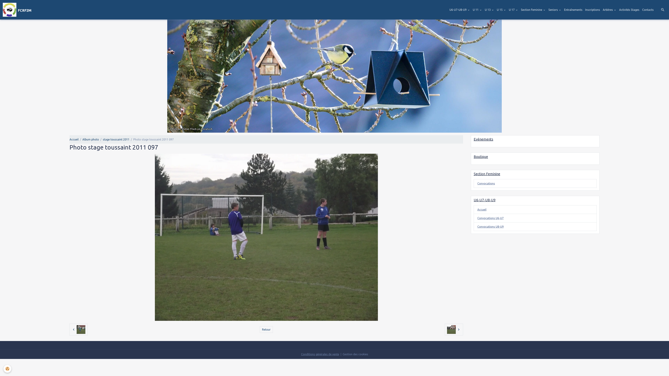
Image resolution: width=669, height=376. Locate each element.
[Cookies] (7, 369)
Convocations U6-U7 (490, 218)
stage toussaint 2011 (116, 139)
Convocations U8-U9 (490, 226)
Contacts (648, 9)
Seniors (553, 9)
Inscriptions (592, 9)
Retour (266, 329)
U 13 (488, 9)
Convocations (486, 183)
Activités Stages (629, 9)
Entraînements (573, 9)
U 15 (500, 9)
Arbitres (608, 9)
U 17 (512, 9)
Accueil (74, 139)
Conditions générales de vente (320, 354)
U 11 (476, 9)
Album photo (90, 139)
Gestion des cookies (355, 354)
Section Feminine (532, 9)
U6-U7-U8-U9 (458, 9)
